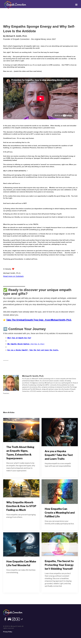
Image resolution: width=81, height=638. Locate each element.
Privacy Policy (7, 632)
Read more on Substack (13, 276)
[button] (76, 4)
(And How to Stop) (26, 344)
